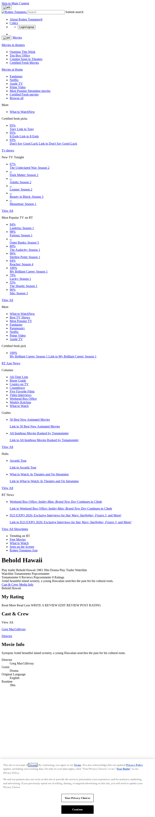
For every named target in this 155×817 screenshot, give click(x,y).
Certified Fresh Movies (24, 62)
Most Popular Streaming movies (30, 91)
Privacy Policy (134, 765)
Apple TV (16, 83)
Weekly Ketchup (20, 402)
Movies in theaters (13, 45)
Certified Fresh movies (24, 94)
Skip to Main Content (15, 3)
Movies (17, 37)
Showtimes (21, 529)
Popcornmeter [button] (42, 577)
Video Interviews (20, 395)
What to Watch (22, 111)
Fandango (16, 76)
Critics (14, 23)
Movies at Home (12, 69)
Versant (32, 765)
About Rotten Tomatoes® (26, 19)
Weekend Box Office (23, 398)
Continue (77, 809)
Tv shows (8, 150)
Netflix (14, 80)
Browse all (16, 98)
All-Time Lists (19, 377)
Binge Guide (18, 380)
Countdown (17, 387)
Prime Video (18, 87)
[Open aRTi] (7, 7)
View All (7, 210)
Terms (77, 765)
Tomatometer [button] (10, 577)
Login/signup (26, 27)
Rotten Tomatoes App (24, 550)
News (16, 363)
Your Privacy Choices (77, 797)
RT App (7, 363)
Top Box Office (20, 55)
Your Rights (123, 768)
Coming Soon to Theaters (26, 59)
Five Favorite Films (22, 391)
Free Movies (18, 539)
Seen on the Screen (22, 546)
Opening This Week (22, 52)
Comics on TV (19, 384)
